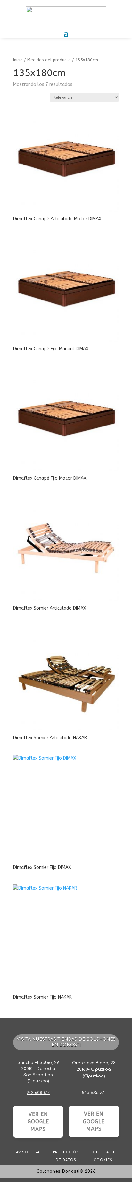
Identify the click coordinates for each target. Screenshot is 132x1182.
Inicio (18, 59)
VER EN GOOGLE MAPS (38, 1122)
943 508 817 (38, 1093)
